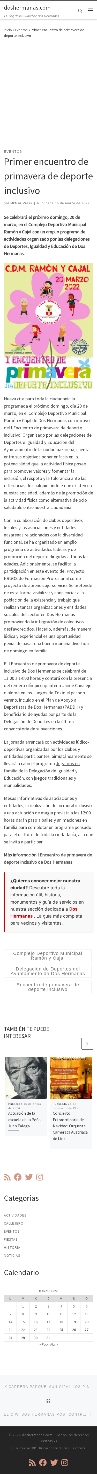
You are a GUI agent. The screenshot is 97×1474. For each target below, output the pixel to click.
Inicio (8, 29)
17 (48, 1321)
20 (86, 1321)
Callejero (14, 1223)
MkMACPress (21, 203)
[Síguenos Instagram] (39, 1177)
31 (48, 1337)
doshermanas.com (37, 1435)
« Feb (43, 1344)
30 (36, 1337)
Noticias (12, 1255)
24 (48, 1329)
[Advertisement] (48, 96)
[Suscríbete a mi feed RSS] (7, 1177)
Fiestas (11, 1239)
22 (23, 1329)
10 (48, 1314)
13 (86, 1314)
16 (36, 1321)
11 (61, 1314)
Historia (12, 1247)
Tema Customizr (73, 1448)
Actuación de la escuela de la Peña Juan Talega (24, 1119)
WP (34, 1448)
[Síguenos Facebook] (18, 1177)
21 (10, 1329)
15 (23, 1321)
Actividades (15, 1215)
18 (61, 1321)
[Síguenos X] (29, 1177)
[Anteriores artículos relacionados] (75, 1044)
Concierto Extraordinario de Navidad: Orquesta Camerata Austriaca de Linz (70, 1125)
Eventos (21, 29)
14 (10, 1321)
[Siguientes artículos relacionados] (87, 1044)
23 (36, 1329)
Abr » (54, 1344)
